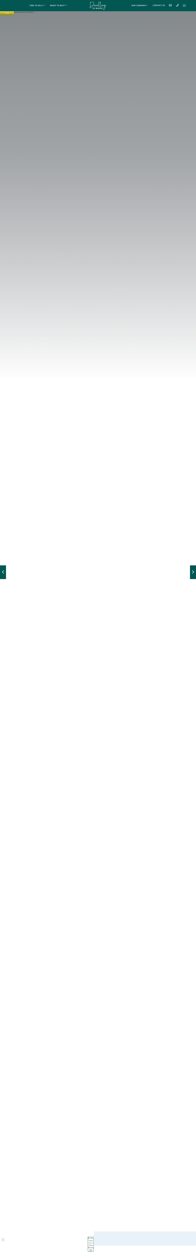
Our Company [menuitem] (138, 5)
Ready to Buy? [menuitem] (57, 5)
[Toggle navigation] (184, 5)
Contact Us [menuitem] (159, 5)
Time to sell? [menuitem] (36, 5)
